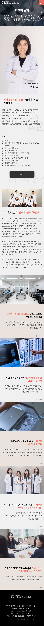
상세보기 (22, 174)
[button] (36, 336)
